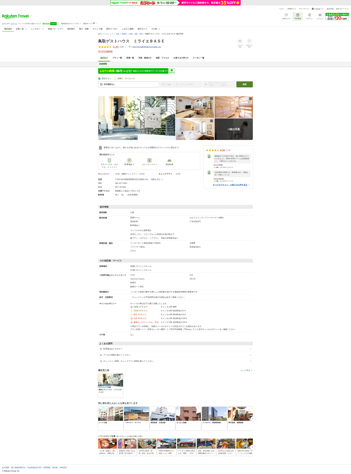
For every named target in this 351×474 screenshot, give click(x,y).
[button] (121, 375)
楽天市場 (330, 9)
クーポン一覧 (198, 58)
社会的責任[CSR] (34, 467)
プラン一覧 (117, 58)
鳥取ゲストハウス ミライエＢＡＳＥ (131, 41)
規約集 (55, 467)
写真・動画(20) (144, 58)
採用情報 (46, 467)
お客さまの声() (181, 58)
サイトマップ (304, 9)
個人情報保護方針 (18, 467)
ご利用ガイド (291, 9)
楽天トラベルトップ (105, 34)
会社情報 (5, 467)
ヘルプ (281, 9)
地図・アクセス (162, 58)
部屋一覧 (130, 58)
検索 (245, 84)
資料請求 (63, 467)
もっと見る (245, 370)
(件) (121, 47)
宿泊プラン (106, 79)
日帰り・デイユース (126, 79)
